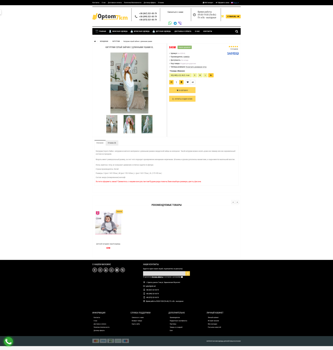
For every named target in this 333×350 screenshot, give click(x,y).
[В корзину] (102, 239)
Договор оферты (150, 3)
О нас (104, 3)
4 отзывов (234, 49)
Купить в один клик (183, 99)
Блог (171, 330)
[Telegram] (176, 23)
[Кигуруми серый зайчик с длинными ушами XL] (112, 124)
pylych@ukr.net (151, 286)
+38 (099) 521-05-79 (148, 16)
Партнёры (173, 324)
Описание (99, 143)
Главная (102, 31)
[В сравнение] (192, 82)
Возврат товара (137, 321)
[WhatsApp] (171, 23)
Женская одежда (120, 31)
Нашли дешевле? (185, 47)
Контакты (95, 3)
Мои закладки (212, 324)
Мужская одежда (141, 31)
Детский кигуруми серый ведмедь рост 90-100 (108, 245)
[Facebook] (94, 270)
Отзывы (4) (112, 143)
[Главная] (95, 41)
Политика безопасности (132, 3)
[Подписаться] (187, 273)
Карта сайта (136, 324)
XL (211, 75)
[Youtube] (106, 270)
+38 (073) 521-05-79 (148, 19)
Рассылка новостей (214, 327)
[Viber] (180, 23)
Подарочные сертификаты (178, 321)
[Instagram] (100, 270)
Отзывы (161, 3)
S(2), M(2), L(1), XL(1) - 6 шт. (180, 75)
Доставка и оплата (115, 3)
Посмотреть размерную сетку (196, 67)
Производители (175, 317)
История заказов (213, 321)
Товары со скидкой (176, 327)
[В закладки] (187, 82)
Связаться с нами (138, 317)
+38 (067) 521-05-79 (148, 13)
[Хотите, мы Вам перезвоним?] (8, 341)
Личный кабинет (213, 317)
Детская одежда (163, 31)
